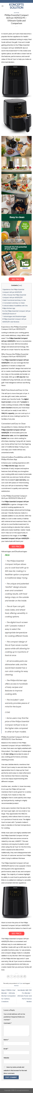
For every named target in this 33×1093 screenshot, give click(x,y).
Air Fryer (16, 12)
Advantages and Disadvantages (14, 316)
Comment (8, 1023)
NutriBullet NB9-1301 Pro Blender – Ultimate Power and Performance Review (24, 996)
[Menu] (2, 6)
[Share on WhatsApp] (8, 976)
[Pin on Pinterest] (21, 976)
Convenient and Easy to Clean (13, 303)
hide (20, 285)
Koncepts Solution (16, 6)
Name (6, 1040)
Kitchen (16, 985)
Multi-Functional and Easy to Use (14, 300)
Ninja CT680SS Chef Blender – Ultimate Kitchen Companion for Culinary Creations (8, 996)
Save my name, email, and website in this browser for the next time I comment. (15, 1070)
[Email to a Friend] (18, 976)
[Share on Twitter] (14, 976)
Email (6, 1049)
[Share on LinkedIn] (24, 976)
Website (6, 1058)
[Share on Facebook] (11, 976)
